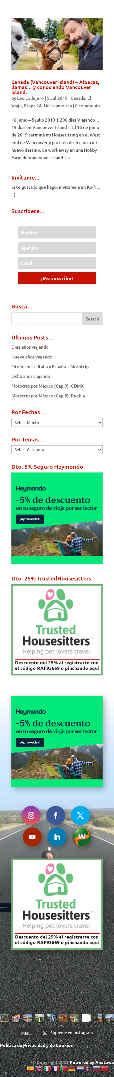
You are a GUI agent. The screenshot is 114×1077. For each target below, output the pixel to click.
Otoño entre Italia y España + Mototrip (50, 367)
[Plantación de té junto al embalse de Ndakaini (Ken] (39, 1018)
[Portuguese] (64, 1068)
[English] (39, 1068)
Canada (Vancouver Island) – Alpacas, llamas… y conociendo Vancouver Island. (55, 86)
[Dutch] (80, 1068)
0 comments (87, 106)
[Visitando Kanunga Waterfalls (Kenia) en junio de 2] (74, 1018)
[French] (56, 1068)
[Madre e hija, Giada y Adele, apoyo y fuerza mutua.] (109, 1018)
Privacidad (34, 1045)
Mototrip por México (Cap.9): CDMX (47, 386)
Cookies (64, 1045)
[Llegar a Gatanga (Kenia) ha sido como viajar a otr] (98, 1018)
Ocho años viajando (30, 376)
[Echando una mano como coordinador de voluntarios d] (63, 1018)
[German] (72, 1068)
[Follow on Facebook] (55, 815)
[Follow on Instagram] (31, 815)
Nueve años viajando (31, 357)
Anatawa (104, 1062)
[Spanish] (31, 1068)
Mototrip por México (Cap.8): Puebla (48, 396)
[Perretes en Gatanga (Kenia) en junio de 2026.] (86, 1018)
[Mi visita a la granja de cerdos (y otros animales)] (16, 1018)
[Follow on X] (80, 815)
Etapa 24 (32, 106)
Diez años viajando (29, 347)
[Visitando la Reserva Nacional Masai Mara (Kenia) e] (27, 1018)
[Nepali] (89, 1068)
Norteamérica (58, 106)
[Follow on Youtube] (32, 836)
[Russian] (97, 1068)
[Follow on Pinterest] (81, 836)
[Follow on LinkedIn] (57, 836)
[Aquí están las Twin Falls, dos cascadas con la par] (4, 1018)
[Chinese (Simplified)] (105, 1068)
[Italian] (47, 1068)
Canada (78, 98)
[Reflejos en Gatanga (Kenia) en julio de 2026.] (51, 1018)
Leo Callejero (30, 98)
